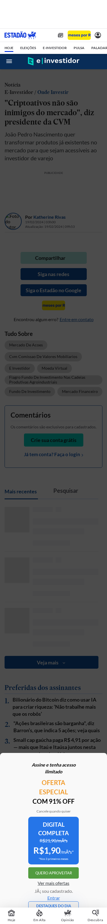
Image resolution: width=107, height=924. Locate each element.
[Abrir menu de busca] (97, 61)
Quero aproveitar (53, 873)
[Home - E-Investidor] (53, 61)
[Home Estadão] (20, 35)
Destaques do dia (53, 906)
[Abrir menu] (9, 61)
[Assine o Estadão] (79, 35)
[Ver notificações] (97, 35)
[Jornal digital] (60, 35)
